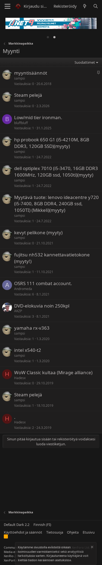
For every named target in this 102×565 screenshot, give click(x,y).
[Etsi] (95, 6)
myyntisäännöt (30, 73)
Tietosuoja (54, 532)
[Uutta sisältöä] (84, 6)
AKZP (18, 311)
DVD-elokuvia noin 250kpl (41, 306)
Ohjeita (73, 532)
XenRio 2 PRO (13, 556)
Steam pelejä (28, 95)
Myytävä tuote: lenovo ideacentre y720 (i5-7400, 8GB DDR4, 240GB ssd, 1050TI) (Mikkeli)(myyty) (56, 203)
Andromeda (23, 288)
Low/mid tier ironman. (38, 117)
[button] (7, 6)
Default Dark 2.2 (16, 524)
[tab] (48, 37)
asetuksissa (63, 560)
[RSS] (6, 537)
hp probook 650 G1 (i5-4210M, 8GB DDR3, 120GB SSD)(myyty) (51, 142)
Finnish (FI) (42, 524)
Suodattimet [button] (85, 62)
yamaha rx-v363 (32, 328)
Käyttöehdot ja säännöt (23, 532)
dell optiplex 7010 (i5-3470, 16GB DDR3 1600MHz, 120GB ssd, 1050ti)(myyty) (56, 171)
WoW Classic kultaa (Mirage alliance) (53, 372)
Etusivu (89, 532)
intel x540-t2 (27, 350)
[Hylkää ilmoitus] (91, 547)
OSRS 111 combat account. (43, 283)
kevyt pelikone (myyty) (38, 232)
